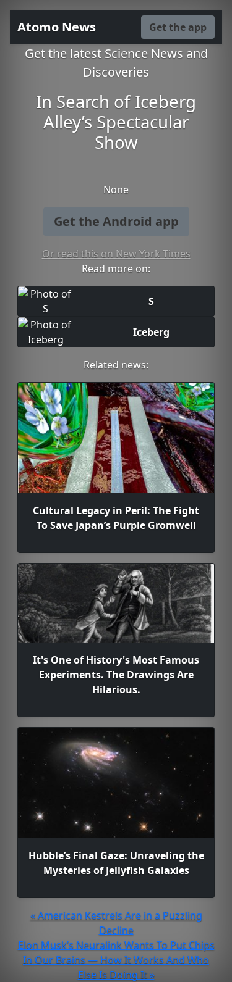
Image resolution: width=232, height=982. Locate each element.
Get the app (178, 27)
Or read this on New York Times (116, 253)
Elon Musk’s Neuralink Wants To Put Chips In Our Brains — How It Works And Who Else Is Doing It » (116, 959)
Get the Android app (116, 221)
